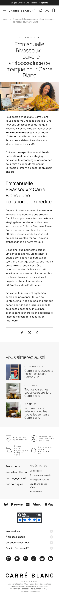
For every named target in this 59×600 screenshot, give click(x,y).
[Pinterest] (25, 558)
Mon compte (36, 470)
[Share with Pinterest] (37, 333)
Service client (36, 491)
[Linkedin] (50, 558)
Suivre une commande (40, 475)
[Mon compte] (47, 10)
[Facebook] (17, 558)
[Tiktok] (33, 558)
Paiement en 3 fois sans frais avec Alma (46, 438)
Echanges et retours (39, 479)
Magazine (7, 19)
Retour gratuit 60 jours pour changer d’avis (21, 450)
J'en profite (43, 2)
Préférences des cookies (29, 591)
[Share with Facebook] (22, 333)
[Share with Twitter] (29, 333)
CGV (26, 584)
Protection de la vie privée (36, 586)
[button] (41, 10)
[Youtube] (42, 558)
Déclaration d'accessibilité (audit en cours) (28, 588)
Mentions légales (15, 584)
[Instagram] (8, 558)
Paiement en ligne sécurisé (20, 438)
